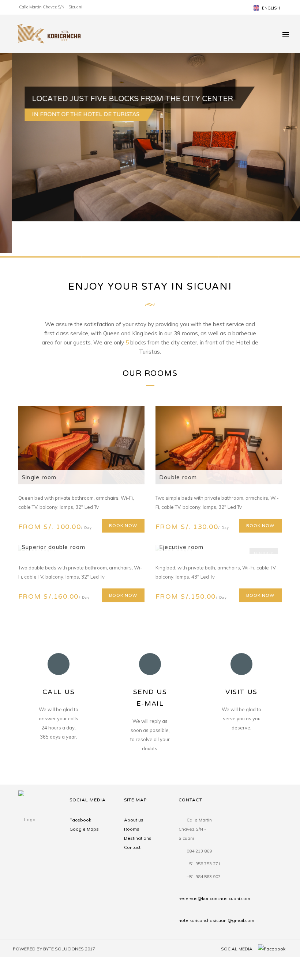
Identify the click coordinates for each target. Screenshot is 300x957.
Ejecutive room (181, 547)
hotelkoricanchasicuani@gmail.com (216, 920)
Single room (39, 477)
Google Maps (84, 829)
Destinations (137, 838)
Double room (178, 477)
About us (133, 820)
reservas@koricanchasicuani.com (214, 898)
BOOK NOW (123, 525)
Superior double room (53, 547)
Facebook (80, 820)
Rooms (131, 829)
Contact (132, 847)
